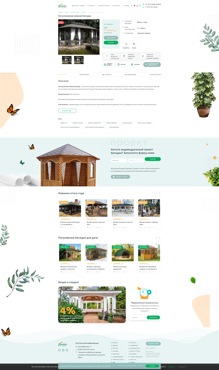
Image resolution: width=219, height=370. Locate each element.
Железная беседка (111, 123)
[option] (78, 37)
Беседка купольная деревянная (119, 268)
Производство (135, 348)
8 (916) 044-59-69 (83, 349)
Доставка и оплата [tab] (155, 74)
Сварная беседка (114, 127)
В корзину (111, 42)
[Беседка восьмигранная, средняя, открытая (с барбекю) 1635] (70, 252)
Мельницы (115, 354)
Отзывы (126, 5)
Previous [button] (157, 193)
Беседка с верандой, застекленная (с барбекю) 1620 (96, 269)
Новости (92, 5)
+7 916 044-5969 (153, 4)
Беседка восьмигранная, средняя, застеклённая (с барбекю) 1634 (148, 269)
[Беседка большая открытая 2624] (123, 208)
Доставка (133, 354)
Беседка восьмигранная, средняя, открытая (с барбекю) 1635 (68, 269)
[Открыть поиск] (131, 5)
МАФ (113, 362)
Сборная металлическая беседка (94, 127)
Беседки (115, 342)
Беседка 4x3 (63, 123)
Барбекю (115, 345)
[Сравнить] (95, 21)
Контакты (117, 5)
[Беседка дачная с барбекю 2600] (149, 208)
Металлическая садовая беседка (70, 127)
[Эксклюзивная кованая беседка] (78, 37)
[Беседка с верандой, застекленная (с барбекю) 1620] (96, 252)
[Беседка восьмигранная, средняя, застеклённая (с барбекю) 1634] (149, 252)
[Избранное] (134, 6)
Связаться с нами (153, 343)
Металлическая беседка (144, 123)
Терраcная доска (118, 359)
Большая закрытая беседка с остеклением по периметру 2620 (70, 224)
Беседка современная (94, 123)
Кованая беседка (127, 123)
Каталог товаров (79, 5)
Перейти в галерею (121, 176)
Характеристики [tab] (84, 74)
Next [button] (160, 193)
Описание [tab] (63, 74)
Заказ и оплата (104, 5)
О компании (134, 345)
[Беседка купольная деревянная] (123, 252)
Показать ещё (66, 110)
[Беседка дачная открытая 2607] (96, 208)
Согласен (152, 366)
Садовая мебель (117, 356)
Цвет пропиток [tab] (106, 74)
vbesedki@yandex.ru (84, 346)
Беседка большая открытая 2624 (122, 223)
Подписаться (153, 317)
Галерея (132, 362)
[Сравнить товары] (137, 5)
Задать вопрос (111, 37)
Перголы (115, 348)
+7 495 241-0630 (151, 7)
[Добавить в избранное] (98, 21)
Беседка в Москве (78, 123)
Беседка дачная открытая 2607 (96, 223)
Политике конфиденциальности (127, 365)
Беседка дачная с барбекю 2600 (148, 223)
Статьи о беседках (136, 356)
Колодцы (115, 351)
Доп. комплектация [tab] (130, 74)
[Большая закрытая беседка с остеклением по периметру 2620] (70, 208)
